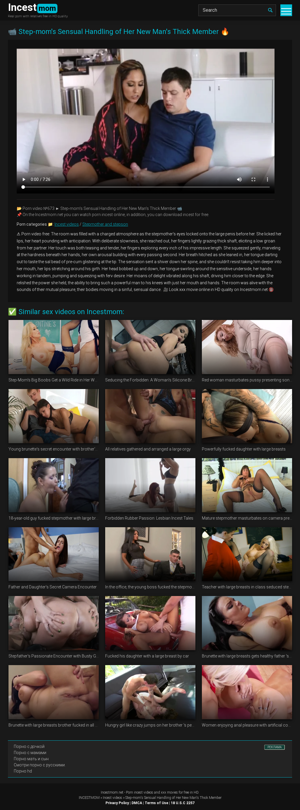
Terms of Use (156, 803)
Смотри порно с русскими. (40, 765)
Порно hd (23, 771)
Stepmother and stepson (105, 224)
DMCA (137, 803)
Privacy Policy (117, 803)
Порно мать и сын (31, 758)
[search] (270, 10)
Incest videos (66, 224)
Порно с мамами (30, 752)
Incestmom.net (112, 792)
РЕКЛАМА (274, 747)
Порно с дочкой (29, 746)
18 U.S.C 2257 (183, 803)
